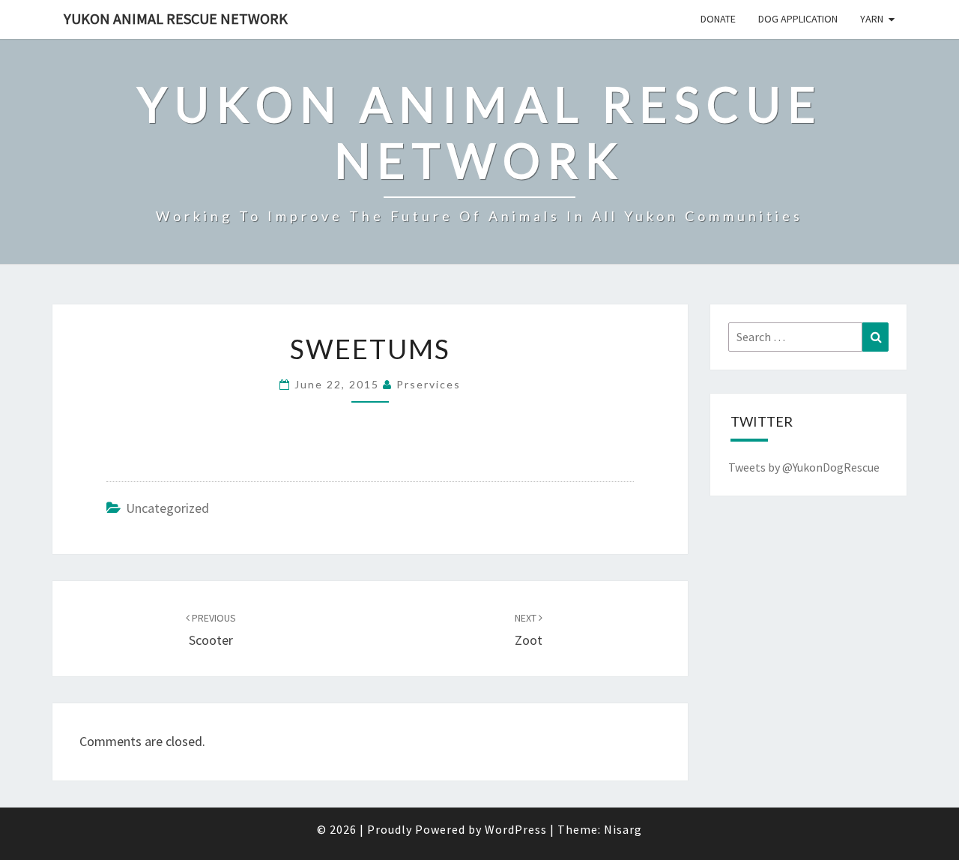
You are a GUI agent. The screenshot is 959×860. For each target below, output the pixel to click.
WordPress (516, 829)
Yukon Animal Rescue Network (176, 18)
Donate (718, 18)
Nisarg (623, 829)
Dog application (798, 18)
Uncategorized (167, 508)
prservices (428, 384)
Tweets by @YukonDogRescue (804, 467)
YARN (871, 18)
